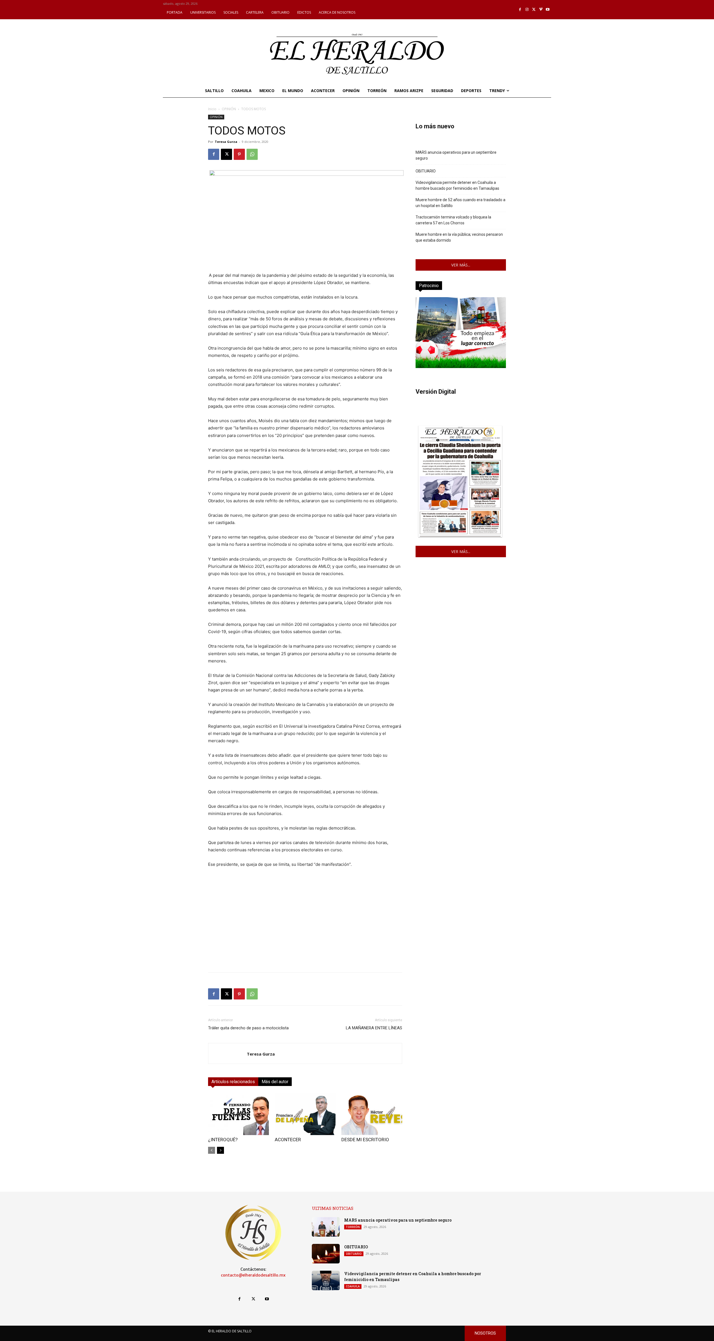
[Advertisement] (305, 929)
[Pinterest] (239, 154)
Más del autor (275, 1081)
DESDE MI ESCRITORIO (365, 1139)
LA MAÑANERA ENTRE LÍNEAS (374, 1027)
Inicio (212, 109)
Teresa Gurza (226, 142)
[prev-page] (211, 1150)
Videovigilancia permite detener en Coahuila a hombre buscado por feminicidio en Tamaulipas (457, 185)
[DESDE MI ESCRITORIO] (371, 1114)
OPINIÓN (229, 109)
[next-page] (220, 1150)
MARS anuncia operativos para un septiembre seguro (456, 155)
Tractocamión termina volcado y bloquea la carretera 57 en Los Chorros (453, 220)
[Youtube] (547, 9)
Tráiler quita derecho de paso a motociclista (248, 1027)
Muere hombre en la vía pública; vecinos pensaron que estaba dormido (459, 237)
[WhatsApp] (252, 154)
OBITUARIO (426, 171)
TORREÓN (353, 1227)
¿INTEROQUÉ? (223, 1139)
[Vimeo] (540, 9)
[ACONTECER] (305, 1114)
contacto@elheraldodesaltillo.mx (253, 1275)
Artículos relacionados (233, 1081)
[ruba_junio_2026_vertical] (461, 366)
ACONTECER (288, 1139)
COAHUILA (353, 1286)
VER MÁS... (460, 265)
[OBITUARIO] (326, 1253)
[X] (533, 9)
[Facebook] (520, 9)
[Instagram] (527, 9)
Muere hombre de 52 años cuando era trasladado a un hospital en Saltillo (460, 203)
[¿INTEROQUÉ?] (238, 1114)
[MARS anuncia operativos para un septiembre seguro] (326, 1227)
